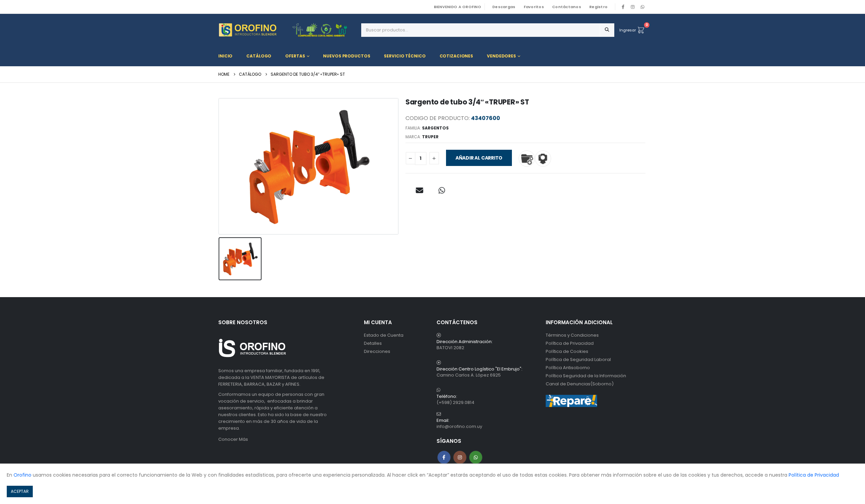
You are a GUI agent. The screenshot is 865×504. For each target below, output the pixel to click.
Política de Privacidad (570, 343)
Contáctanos (566, 6)
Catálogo (258, 56)
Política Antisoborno (568, 367)
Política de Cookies (567, 351)
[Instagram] (632, 6)
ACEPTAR (20, 491)
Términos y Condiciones (572, 335)
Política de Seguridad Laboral (578, 359)
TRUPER (430, 137)
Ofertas (295, 56)
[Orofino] (287, 30)
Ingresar (627, 30)
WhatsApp (642, 6)
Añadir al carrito (478, 157)
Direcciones (377, 351)
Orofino (22, 475)
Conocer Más (233, 439)
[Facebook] (623, 6)
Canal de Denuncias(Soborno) (580, 384)
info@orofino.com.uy (459, 426)
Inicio (225, 56)
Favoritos (534, 6)
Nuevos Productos (346, 56)
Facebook (444, 457)
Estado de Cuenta (383, 335)
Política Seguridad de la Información (586, 376)
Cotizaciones (456, 56)
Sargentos (435, 128)
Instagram (460, 457)
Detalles (373, 343)
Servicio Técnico (404, 56)
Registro (598, 6)
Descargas (503, 6)
